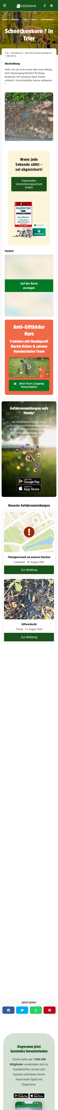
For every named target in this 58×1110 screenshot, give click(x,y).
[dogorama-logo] (26, 5)
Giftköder (15, 19)
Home (5, 19)
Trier (25, 19)
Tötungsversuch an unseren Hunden (29, 557)
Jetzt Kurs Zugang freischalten (31, 385)
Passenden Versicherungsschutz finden (29, 184)
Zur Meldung (29, 569)
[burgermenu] (4, 5)
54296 (33, 19)
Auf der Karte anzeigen (29, 286)
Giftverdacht (29, 624)
